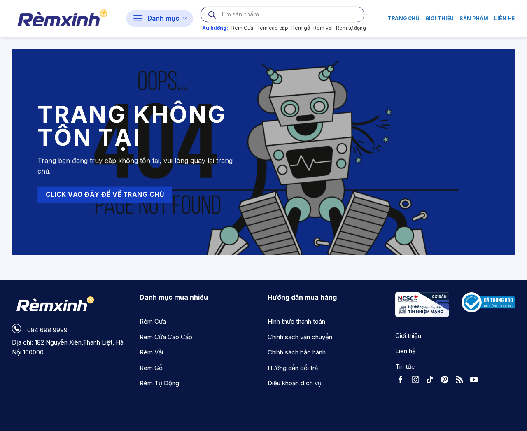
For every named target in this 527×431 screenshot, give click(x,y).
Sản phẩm (473, 18)
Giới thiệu (439, 18)
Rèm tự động (351, 28)
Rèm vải (323, 28)
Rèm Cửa (242, 28)
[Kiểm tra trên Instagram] (417, 380)
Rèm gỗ (300, 28)
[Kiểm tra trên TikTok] (432, 380)
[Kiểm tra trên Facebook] (402, 380)
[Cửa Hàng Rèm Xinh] (63, 19)
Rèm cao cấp (272, 28)
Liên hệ (504, 18)
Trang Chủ (404, 18)
